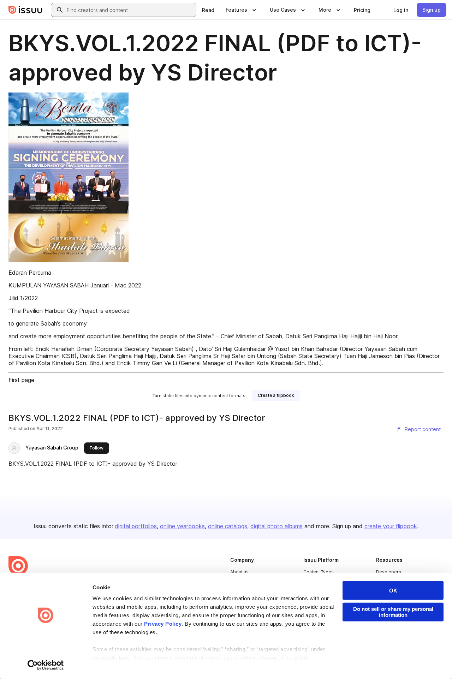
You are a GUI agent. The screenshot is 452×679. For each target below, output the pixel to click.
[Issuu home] (25, 10)
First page (21, 379)
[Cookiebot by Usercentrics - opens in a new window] (46, 665)
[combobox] (130, 10)
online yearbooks (182, 526)
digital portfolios (136, 526)
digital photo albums (276, 526)
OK (393, 591)
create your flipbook (390, 526)
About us (239, 571)
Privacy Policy (163, 624)
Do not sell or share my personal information (393, 612)
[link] (208, 10)
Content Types (318, 571)
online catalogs (227, 526)
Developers (388, 571)
